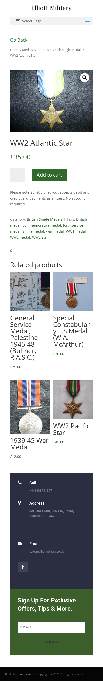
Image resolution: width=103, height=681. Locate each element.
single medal (33, 231)
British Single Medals (67, 49)
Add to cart (49, 174)
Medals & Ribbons (35, 49)
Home (15, 49)
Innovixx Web (25, 674)
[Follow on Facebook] (23, 567)
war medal (55, 231)
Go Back (19, 40)
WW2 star (40, 237)
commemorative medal (42, 225)
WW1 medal (76, 231)
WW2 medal (20, 237)
